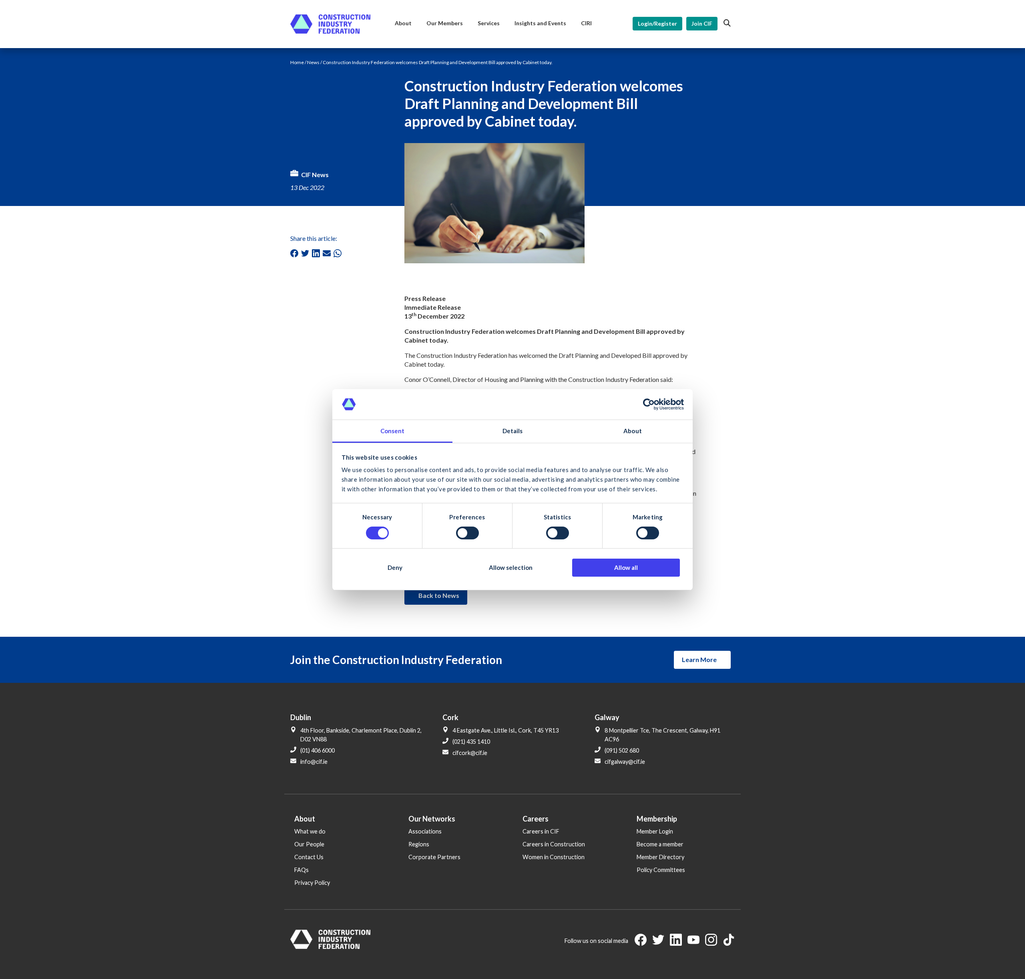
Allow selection (511, 567)
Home (297, 62)
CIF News (315, 174)
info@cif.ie (314, 761)
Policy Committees (661, 869)
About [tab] (632, 430)
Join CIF (701, 23)
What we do (310, 831)
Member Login (655, 831)
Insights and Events (540, 23)
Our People (309, 844)
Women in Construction (554, 857)
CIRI (586, 23)
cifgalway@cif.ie (625, 761)
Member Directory (660, 857)
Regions (418, 844)
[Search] (727, 23)
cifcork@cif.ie (469, 752)
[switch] (467, 533)
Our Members (444, 23)
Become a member (660, 844)
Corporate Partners (434, 857)
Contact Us (309, 857)
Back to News (438, 595)
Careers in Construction (554, 844)
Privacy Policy (312, 882)
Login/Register (657, 23)
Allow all (626, 567)
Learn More (699, 659)
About (403, 23)
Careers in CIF (541, 831)
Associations (425, 831)
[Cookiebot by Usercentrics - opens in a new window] (649, 404)
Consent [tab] (392, 430)
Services (489, 23)
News (313, 62)
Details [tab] (512, 430)
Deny (395, 567)
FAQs (301, 869)
